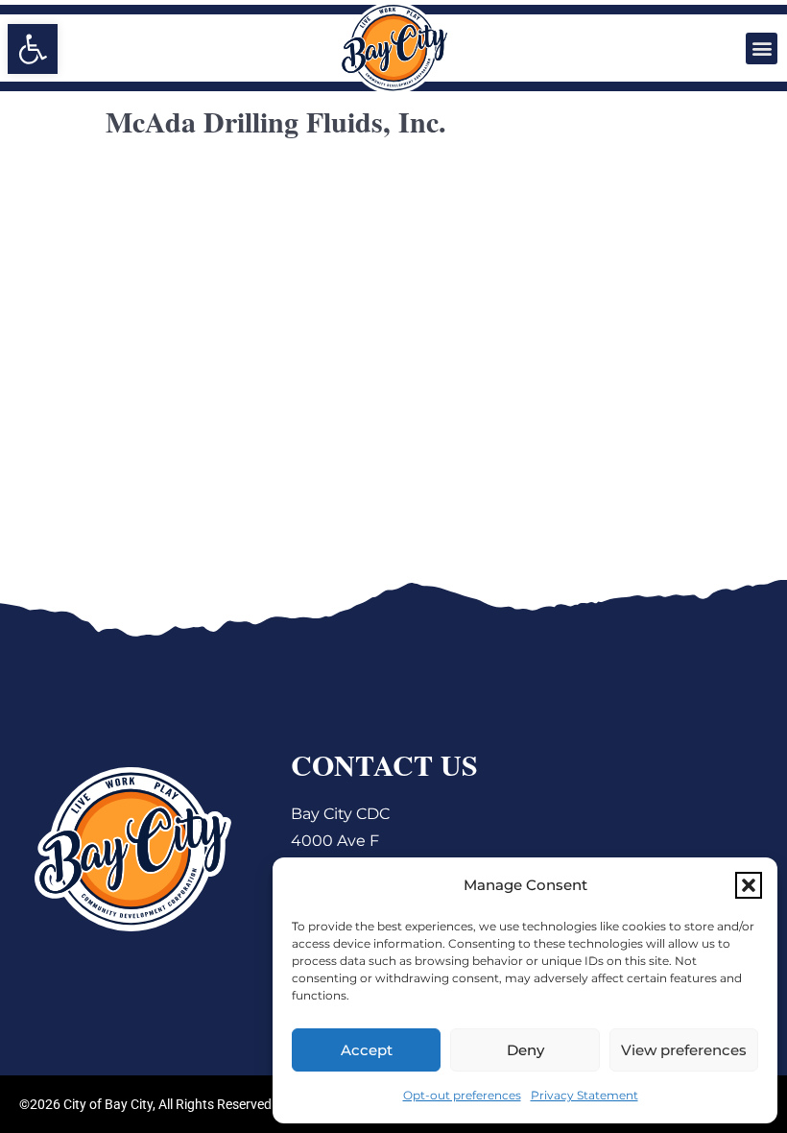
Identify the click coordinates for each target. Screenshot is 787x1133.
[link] (33, 49)
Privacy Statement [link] (584, 1095)
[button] (748, 885)
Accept (367, 1050)
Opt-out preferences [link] (462, 1095)
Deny (525, 1050)
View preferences (684, 1050)
